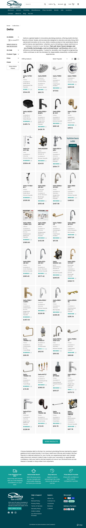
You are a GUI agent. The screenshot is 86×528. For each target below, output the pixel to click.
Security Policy (36, 508)
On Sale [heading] (9, 50)
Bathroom (11, 10)
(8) (46, 273)
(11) (31, 160)
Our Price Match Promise (36, 514)
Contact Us (51, 501)
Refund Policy (35, 501)
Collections (15, 26)
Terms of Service (36, 506)
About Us (18, 13)
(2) (61, 88)
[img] (23, 89)
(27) (76, 197)
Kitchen (18, 10)
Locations (69, 10)
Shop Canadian (47, 10)
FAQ (32, 498)
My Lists (30, 13)
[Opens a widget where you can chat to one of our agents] (79, 525)
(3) (61, 201)
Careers (50, 508)
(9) (46, 349)
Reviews (50, 506)
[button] (13, 37)
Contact (10, 13)
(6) (31, 273)
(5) (76, 352)
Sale (62, 10)
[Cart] (77, 4)
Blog (24, 13)
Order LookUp (35, 511)
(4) (31, 89)
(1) (46, 127)
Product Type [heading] (11, 54)
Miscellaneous (35, 10)
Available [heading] (10, 37)
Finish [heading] (9, 62)
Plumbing (26, 10)
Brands (56, 10)
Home (8, 26)
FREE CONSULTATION (14, 508)
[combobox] (35, 4)
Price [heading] (8, 58)
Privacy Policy (35, 503)
